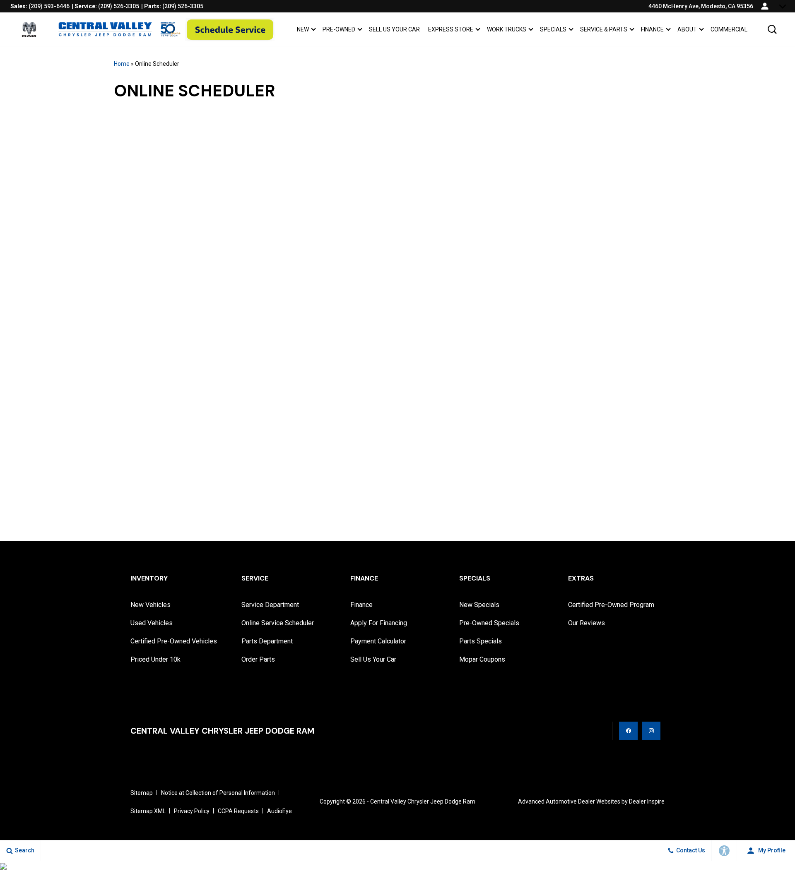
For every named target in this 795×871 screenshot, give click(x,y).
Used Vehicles (151, 623)
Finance (652, 29)
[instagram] (651, 731)
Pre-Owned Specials (489, 623)
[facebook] (628, 731)
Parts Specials (480, 641)
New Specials (479, 605)
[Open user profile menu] (764, 6)
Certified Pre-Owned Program (611, 605)
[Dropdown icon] (782, 6)
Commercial (729, 29)
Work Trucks (506, 31)
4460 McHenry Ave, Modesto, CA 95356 (700, 6)
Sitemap (141, 792)
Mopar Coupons (482, 659)
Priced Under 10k (155, 659)
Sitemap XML (148, 811)
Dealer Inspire (647, 801)
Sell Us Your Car (394, 29)
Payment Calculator (378, 641)
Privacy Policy (192, 811)
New (303, 29)
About (687, 29)
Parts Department (267, 641)
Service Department (270, 605)
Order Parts (258, 659)
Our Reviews (586, 623)
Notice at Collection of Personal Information (218, 792)
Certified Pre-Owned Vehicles (173, 641)
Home (122, 63)
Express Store (450, 31)
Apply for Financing (378, 623)
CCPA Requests (238, 811)
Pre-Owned (339, 29)
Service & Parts (603, 29)
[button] (772, 29)
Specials (553, 29)
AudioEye (279, 811)
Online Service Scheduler (277, 623)
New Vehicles (150, 605)
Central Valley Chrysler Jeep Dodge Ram (422, 801)
